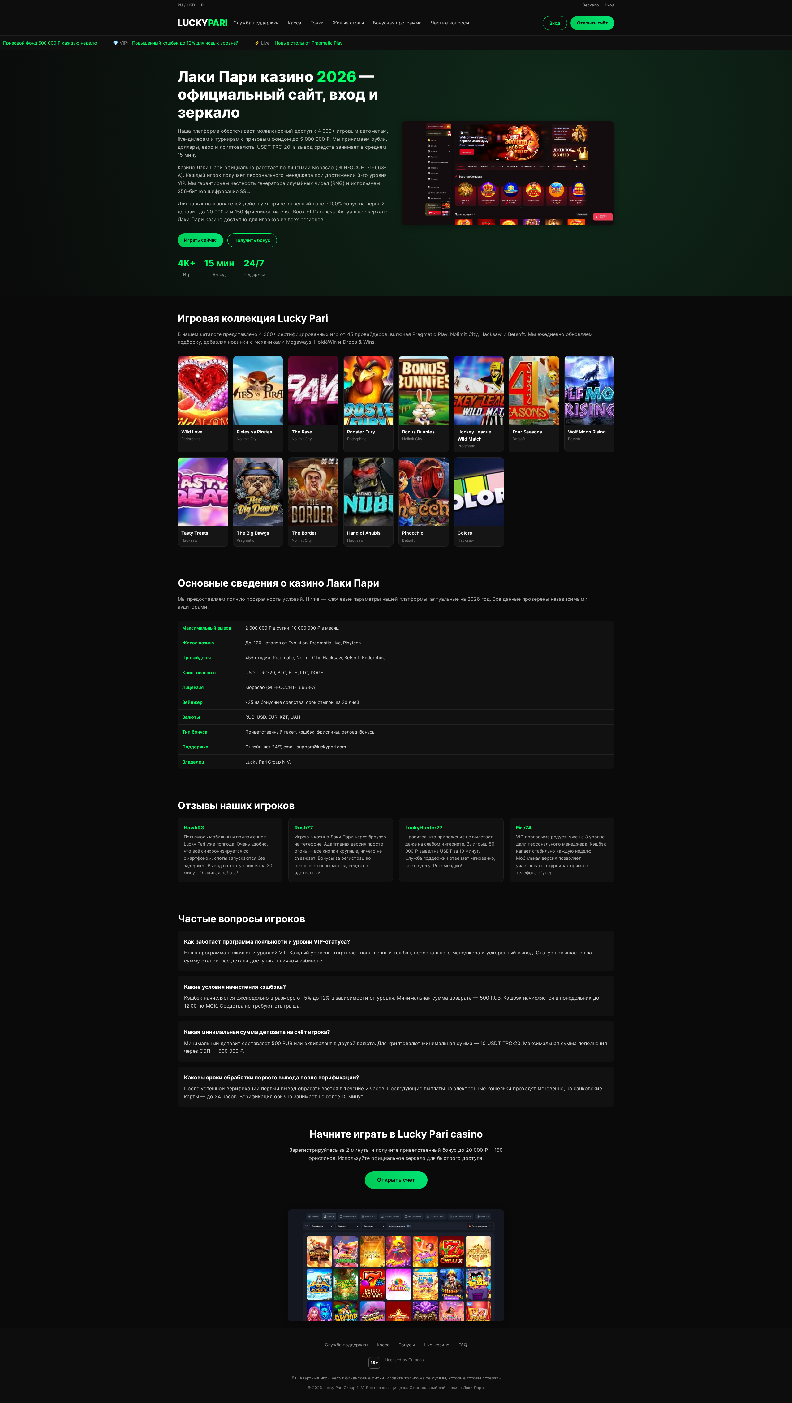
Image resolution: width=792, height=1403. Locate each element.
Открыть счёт (592, 22)
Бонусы (406, 1344)
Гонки (317, 23)
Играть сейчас (200, 240)
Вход (554, 23)
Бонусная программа (397, 23)
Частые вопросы (450, 23)
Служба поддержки (256, 23)
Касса (294, 23)
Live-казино (437, 1344)
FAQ (462, 1344)
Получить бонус (252, 240)
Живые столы (348, 23)
